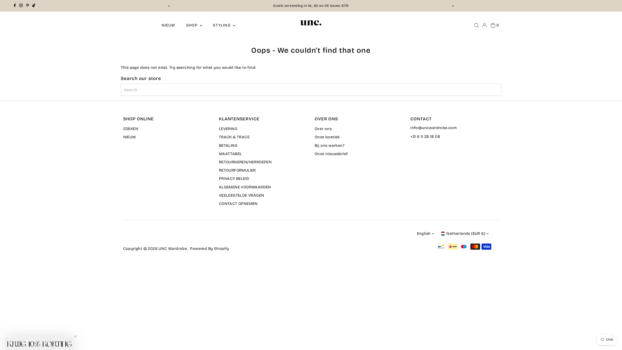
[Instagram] (21, 6)
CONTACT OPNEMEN (238, 203)
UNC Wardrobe (172, 248)
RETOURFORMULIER (237, 170)
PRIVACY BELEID (234, 178)
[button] (39, 344)
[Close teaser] (75, 336)
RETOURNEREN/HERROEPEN (245, 162)
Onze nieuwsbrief (331, 153)
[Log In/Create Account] (484, 25)
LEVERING (228, 128)
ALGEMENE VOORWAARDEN (245, 187)
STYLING (222, 25)
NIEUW (168, 25)
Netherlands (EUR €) (465, 233)
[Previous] (169, 5)
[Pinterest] (27, 6)
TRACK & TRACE (234, 137)
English (424, 233)
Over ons (323, 128)
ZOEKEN (130, 128)
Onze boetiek (327, 137)
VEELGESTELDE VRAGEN (241, 195)
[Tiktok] (33, 6)
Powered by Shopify (209, 248)
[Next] (452, 5)
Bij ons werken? (330, 145)
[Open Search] (476, 25)
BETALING (228, 145)
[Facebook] (15, 6)
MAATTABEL (230, 153)
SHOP (192, 25)
